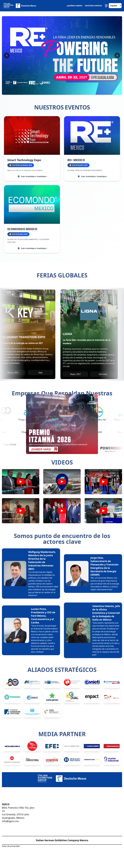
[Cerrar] (96, 396)
